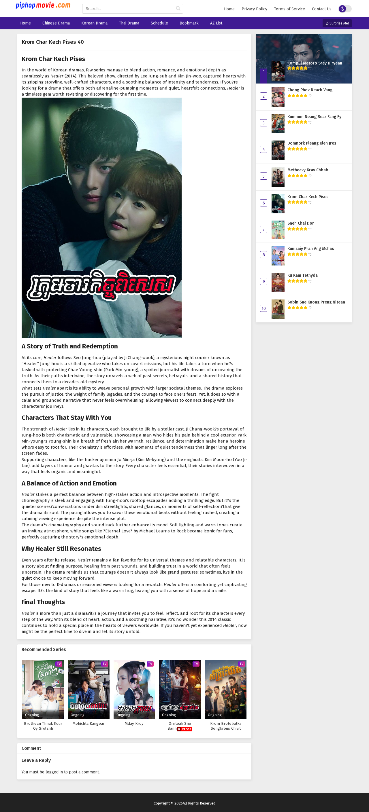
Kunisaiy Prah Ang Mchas (310, 248)
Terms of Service (289, 9)
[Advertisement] (184, 771)
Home (229, 9)
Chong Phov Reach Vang (309, 90)
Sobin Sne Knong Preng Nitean (316, 302)
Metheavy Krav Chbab (307, 170)
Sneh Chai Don (301, 223)
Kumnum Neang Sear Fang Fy (314, 116)
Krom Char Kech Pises (307, 196)
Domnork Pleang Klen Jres (311, 143)
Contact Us (322, 9)
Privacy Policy (254, 9)
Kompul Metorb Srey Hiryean (314, 63)
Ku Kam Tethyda (302, 275)
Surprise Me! (339, 23)
